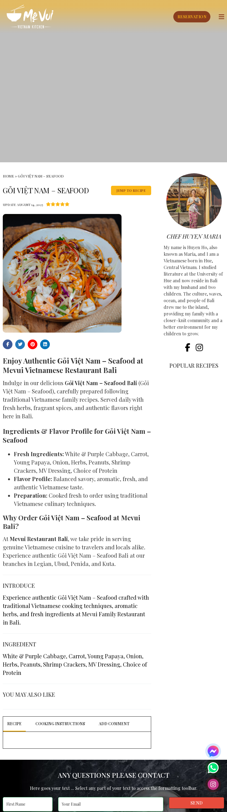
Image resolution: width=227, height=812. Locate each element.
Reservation (192, 16)
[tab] (14, 724)
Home (8, 176)
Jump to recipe (131, 190)
